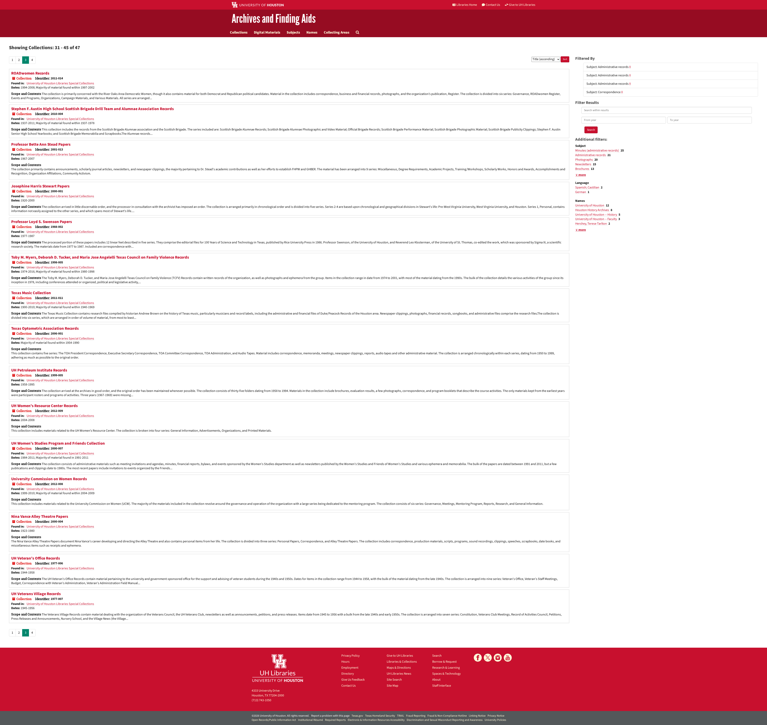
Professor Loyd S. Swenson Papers (41, 222)
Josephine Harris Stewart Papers (40, 186)
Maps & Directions (399, 667)
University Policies (495, 720)
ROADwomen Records (30, 73)
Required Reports (335, 720)
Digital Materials (267, 32)
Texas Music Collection (31, 293)
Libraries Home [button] (466, 5)
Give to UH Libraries (400, 655)
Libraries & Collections (402, 661)
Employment (349, 667)
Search (437, 655)
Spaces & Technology (446, 673)
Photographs (584, 159)
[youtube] (508, 658)
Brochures (582, 169)
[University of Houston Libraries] (278, 668)
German (581, 192)
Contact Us (348, 685)
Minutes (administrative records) (597, 150)
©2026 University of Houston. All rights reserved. (280, 716)
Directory (347, 673)
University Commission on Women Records (49, 479)
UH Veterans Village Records (36, 594)
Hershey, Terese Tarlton (591, 223)
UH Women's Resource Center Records (44, 406)
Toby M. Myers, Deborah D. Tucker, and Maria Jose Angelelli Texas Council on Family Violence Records (100, 257)
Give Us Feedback (353, 679)
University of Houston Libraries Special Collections (60, 83)
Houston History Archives (592, 210)
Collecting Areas (336, 32)
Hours (345, 661)
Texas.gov (357, 716)
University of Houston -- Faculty (596, 219)
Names (311, 32)
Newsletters (583, 164)
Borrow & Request (444, 661)
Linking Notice (477, 716)
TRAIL (400, 716)
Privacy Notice (496, 716)
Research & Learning (446, 667)
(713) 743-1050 (261, 700)
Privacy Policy (350, 655)
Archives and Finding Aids (274, 19)
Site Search (394, 679)
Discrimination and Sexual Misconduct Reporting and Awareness (445, 720)
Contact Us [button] (493, 5)
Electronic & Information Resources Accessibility (376, 720)
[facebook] (478, 658)
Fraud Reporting (415, 716)
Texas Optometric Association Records (45, 328)
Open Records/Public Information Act (274, 720)
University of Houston (590, 205)
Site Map (392, 685)
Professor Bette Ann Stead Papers (41, 144)
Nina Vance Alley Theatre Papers (39, 516)
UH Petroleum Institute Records (39, 370)
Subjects (293, 32)
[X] (488, 658)
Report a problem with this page (330, 716)
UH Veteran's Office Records (35, 558)
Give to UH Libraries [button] (522, 5)
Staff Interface (441, 685)
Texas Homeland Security (380, 716)
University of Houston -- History (596, 214)
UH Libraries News (399, 673)
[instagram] (498, 658)
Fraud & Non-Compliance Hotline (447, 716)
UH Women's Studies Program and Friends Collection (58, 443)
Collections (238, 32)
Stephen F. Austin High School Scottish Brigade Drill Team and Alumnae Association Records (92, 109)
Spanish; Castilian (587, 187)
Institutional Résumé (310, 720)
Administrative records (590, 155)
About (436, 679)
